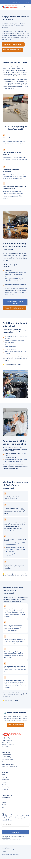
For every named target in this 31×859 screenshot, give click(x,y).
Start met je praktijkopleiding (12, 49)
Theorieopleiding (6, 754)
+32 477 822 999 (25, 2)
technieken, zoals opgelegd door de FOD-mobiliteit (15, 331)
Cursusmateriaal (6, 797)
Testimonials (5, 779)
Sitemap (4, 851)
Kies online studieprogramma (14, 308)
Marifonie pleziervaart (8, 759)
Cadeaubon (5, 789)
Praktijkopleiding (6, 757)
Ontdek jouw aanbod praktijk (13, 364)
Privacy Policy (6, 838)
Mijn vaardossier (6, 787)
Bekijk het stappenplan (15, 724)
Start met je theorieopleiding (13, 44)
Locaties (4, 784)
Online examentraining (8, 764)
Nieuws (4, 804)
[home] (12, 7)
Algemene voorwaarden (8, 849)
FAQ (3, 807)
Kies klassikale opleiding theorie (15, 302)
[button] (27, 7)
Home (3, 774)
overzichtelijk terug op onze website (17, 575)
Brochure (4, 802)
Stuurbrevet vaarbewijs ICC (9, 766)
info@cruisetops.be (14, 2)
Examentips (5, 799)
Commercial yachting (8, 761)
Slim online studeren (10, 288)
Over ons (4, 777)
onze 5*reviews (14, 700)
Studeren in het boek (10, 290)
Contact (4, 782)
